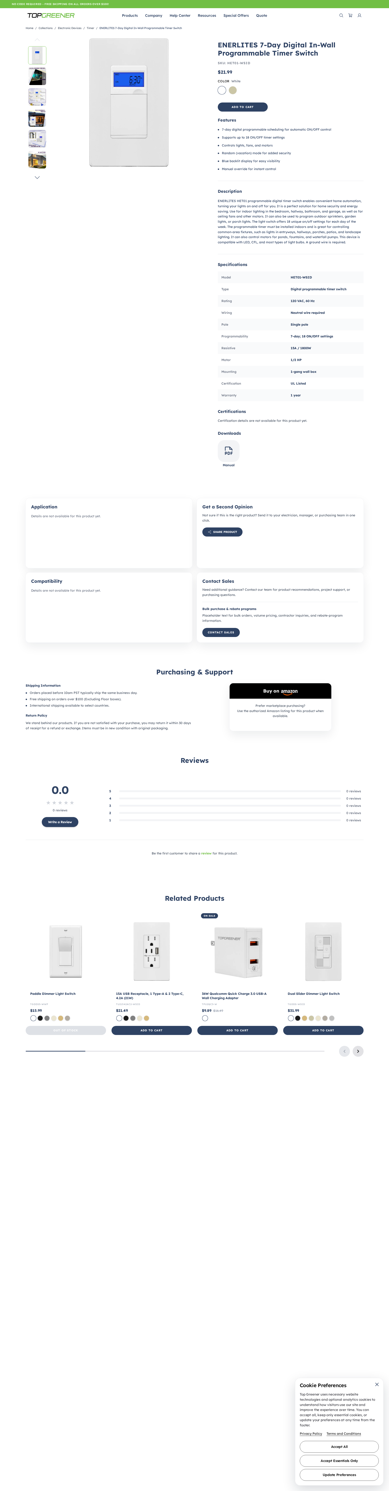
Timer (90, 28)
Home (29, 28)
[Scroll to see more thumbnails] (37, 177)
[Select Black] (40, 1018)
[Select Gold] (60, 1018)
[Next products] (358, 1051)
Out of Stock (65, 1030)
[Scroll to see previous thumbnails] (37, 40)
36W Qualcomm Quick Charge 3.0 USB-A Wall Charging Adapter (234, 996)
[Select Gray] (47, 1018)
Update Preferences (339, 1475)
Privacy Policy (311, 1434)
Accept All (339, 1447)
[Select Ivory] (311, 1018)
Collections (46, 28)
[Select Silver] (332, 1018)
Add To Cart (243, 107)
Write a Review (60, 822)
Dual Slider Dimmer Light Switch (314, 994)
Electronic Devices (70, 28)
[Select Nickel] (67, 1018)
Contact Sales (221, 632)
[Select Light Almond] (54, 1018)
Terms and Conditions (344, 1434)
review (206, 853)
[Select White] (33, 1018)
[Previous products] (344, 1051)
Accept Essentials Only (339, 1461)
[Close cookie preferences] (377, 1384)
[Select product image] (37, 55)
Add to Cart (152, 1030)
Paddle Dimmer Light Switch (53, 994)
